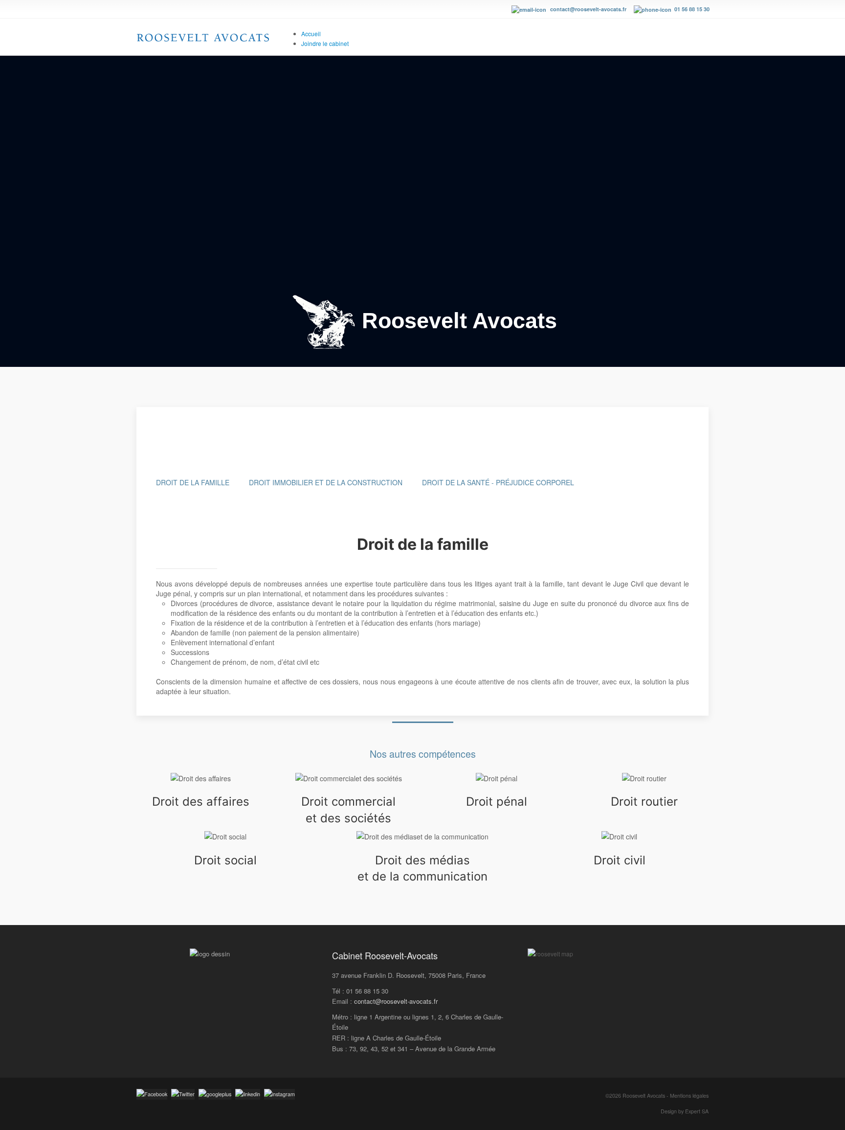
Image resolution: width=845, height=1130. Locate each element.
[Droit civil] (619, 836)
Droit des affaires (200, 801)
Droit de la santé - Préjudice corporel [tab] (498, 482)
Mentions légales (689, 1095)
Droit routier (644, 801)
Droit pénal (496, 801)
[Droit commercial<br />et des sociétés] (348, 778)
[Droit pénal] (496, 778)
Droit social (225, 860)
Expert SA (697, 1111)
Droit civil (619, 860)
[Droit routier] (644, 778)
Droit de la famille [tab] (192, 482)
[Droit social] (225, 836)
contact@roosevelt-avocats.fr (588, 9)
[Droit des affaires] (201, 778)
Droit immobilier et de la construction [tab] (325, 482)
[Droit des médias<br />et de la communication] (422, 836)
